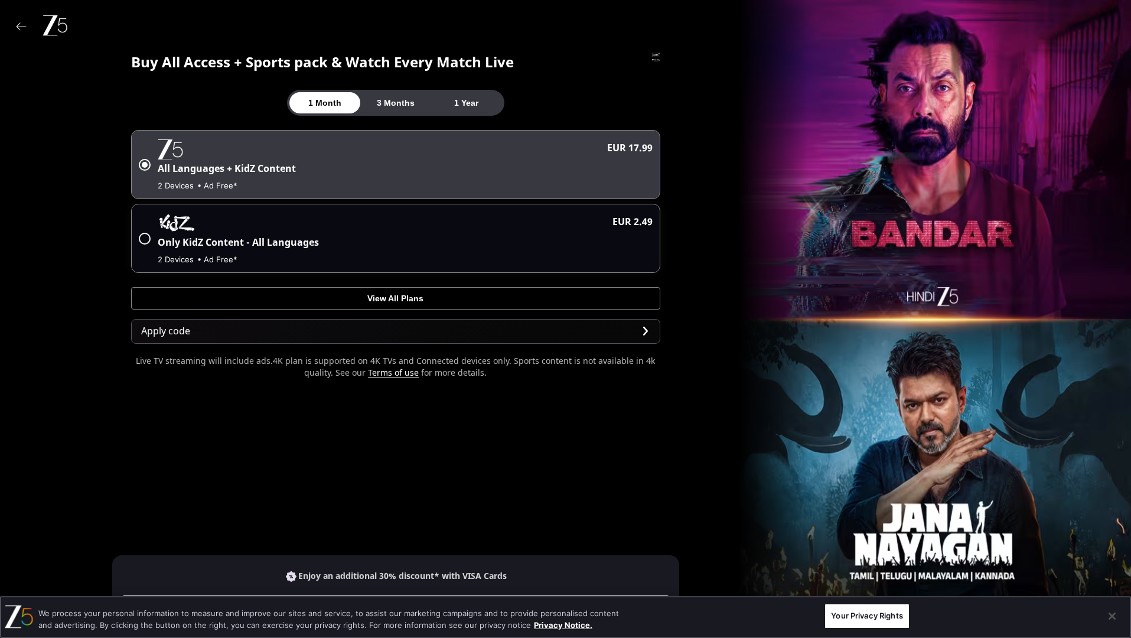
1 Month (324, 103)
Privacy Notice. (563, 625)
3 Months (396, 103)
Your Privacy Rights (866, 615)
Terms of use (393, 373)
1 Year (466, 103)
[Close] (1112, 616)
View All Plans (395, 298)
